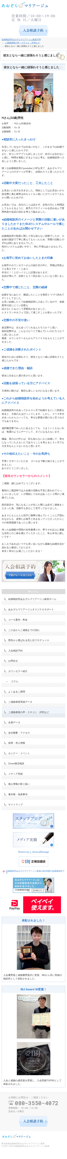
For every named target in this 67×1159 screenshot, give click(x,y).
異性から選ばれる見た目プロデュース (28, 640)
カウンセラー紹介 (17, 671)
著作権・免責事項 (17, 794)
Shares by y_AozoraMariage (33, 851)
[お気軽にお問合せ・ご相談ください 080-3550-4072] (33, 17)
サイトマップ (15, 804)
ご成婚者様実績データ (20, 701)
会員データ (14, 722)
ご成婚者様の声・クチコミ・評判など (28, 712)
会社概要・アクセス (19, 732)
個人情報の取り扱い (19, 784)
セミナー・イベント (19, 753)
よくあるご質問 (16, 691)
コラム (14, 681)
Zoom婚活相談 (16, 763)
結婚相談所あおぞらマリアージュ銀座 (31, 1146)
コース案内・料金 (17, 619)
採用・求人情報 (16, 743)
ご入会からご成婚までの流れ (24, 630)
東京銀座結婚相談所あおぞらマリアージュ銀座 (23, 1143)
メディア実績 (15, 773)
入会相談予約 (15, 650)
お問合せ (13, 660)
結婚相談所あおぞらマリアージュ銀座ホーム (32, 599)
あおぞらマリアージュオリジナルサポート (31, 609)
